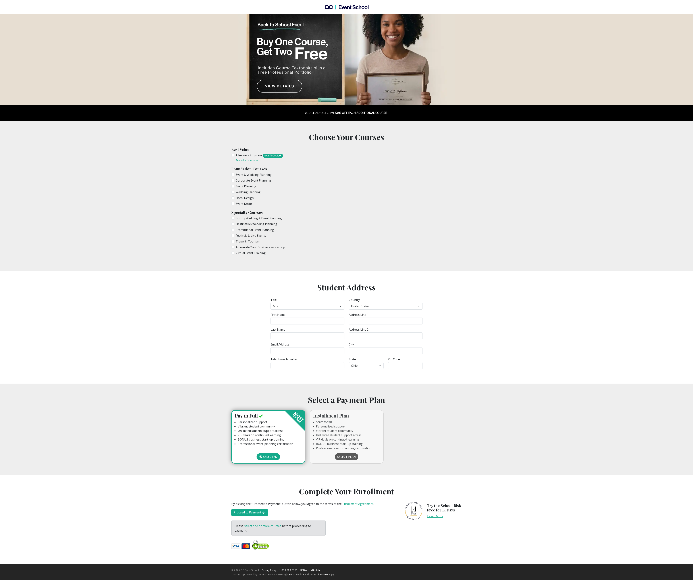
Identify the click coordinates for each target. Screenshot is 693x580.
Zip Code (394, 359)
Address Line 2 (359, 330)
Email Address (279, 344)
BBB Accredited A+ (310, 570)
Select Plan (346, 457)
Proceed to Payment (247, 512)
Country (354, 300)
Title (273, 300)
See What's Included (247, 160)
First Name (277, 315)
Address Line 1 (359, 315)
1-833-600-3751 (288, 570)
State (352, 359)
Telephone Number (283, 359)
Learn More (435, 516)
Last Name (277, 330)
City (351, 344)
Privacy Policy (269, 570)
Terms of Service (318, 574)
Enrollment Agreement (357, 504)
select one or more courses (262, 526)
